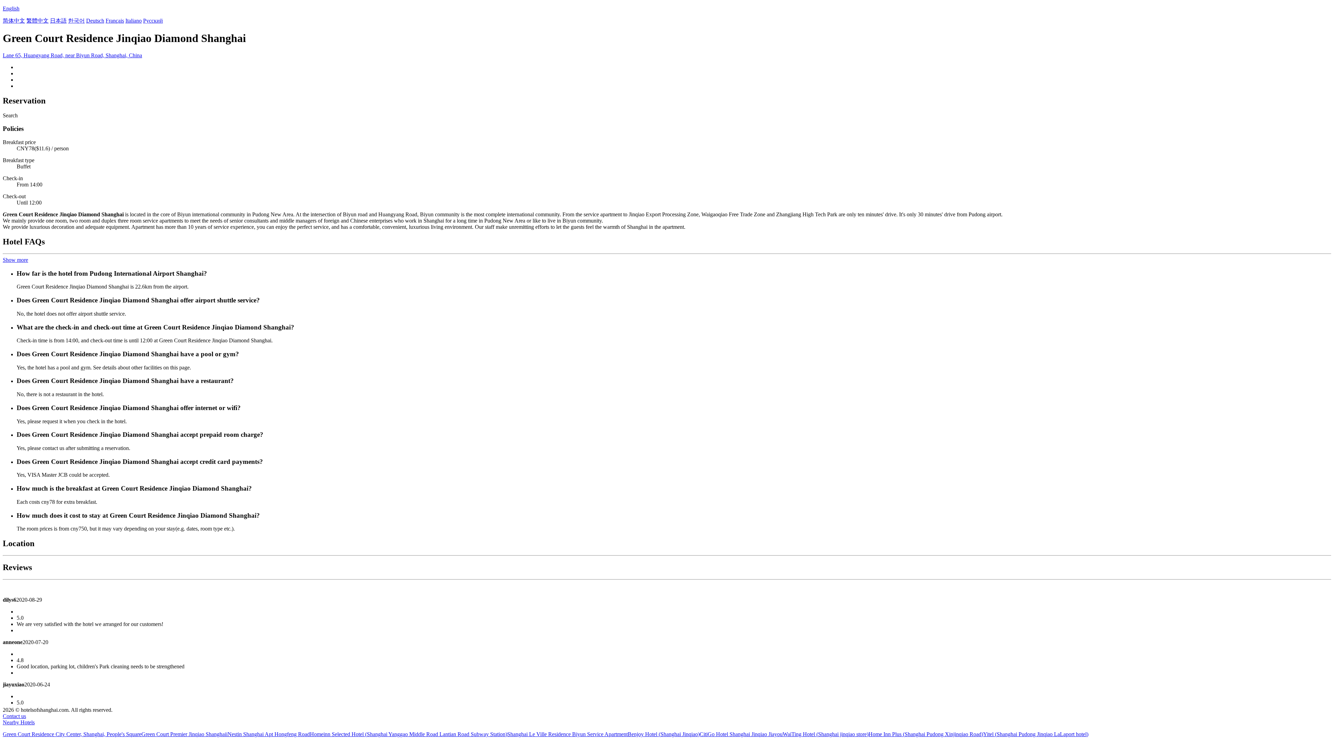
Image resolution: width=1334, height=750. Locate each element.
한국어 (76, 21)
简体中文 (14, 21)
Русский (153, 21)
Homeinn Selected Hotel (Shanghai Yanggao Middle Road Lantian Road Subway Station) (408, 734)
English (11, 8)
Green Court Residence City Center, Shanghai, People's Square (72, 734)
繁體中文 (37, 21)
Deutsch (95, 21)
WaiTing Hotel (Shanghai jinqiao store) (825, 734)
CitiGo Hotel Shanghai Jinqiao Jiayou (741, 734)
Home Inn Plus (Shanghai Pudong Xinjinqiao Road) (925, 734)
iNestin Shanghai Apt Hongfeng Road (268, 734)
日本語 (58, 21)
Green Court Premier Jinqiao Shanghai (183, 734)
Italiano (133, 21)
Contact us (14, 716)
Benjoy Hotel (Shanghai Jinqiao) (664, 734)
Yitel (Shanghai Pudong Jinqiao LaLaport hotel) (1035, 734)
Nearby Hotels (19, 722)
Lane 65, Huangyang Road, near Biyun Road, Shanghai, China (72, 55)
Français (115, 21)
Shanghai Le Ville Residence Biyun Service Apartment (567, 734)
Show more (15, 260)
